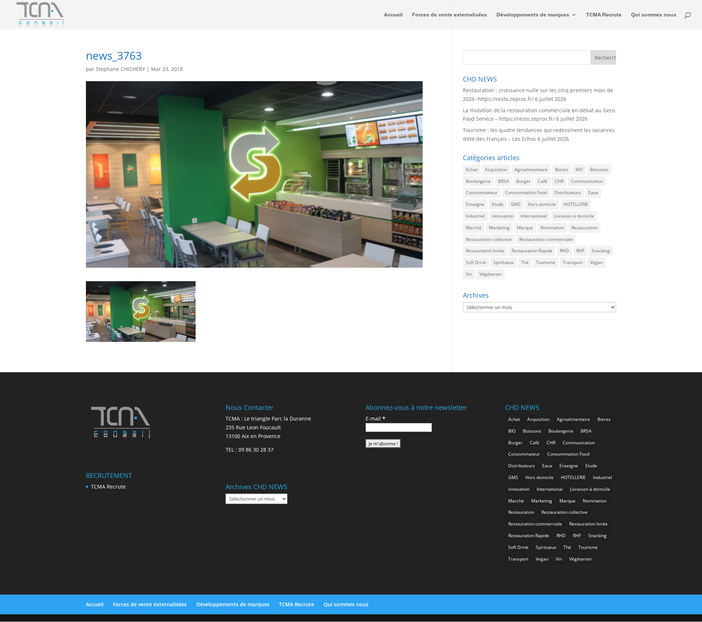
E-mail (375, 418)
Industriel (475, 216)
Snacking (601, 251)
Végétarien (490, 274)
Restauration (584, 228)
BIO (579, 169)
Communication (587, 181)
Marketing (499, 228)
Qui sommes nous (653, 15)
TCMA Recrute (604, 15)
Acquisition (496, 169)
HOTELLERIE (575, 204)
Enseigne (475, 204)
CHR (559, 181)
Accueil (393, 15)
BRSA (503, 181)
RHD (564, 251)
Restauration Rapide (532, 251)
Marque (525, 228)
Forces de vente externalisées (449, 15)
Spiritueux (503, 262)
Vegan (596, 262)
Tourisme (545, 262)
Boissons (599, 169)
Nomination (552, 228)
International (534, 216)
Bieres (561, 169)
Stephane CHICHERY (120, 68)
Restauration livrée (485, 251)
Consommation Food (526, 192)
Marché (474, 228)
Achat (472, 169)
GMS (516, 204)
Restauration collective (489, 239)
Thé (525, 262)
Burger (523, 181)
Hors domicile (542, 204)
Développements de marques (533, 15)
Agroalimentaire (531, 169)
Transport (573, 262)
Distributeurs (567, 192)
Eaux (593, 192)
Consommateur (482, 192)
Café (542, 181)
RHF (580, 251)
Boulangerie (478, 181)
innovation (502, 216)
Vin (469, 274)
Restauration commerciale (546, 239)
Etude (497, 204)
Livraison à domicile (574, 216)
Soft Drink (476, 262)
